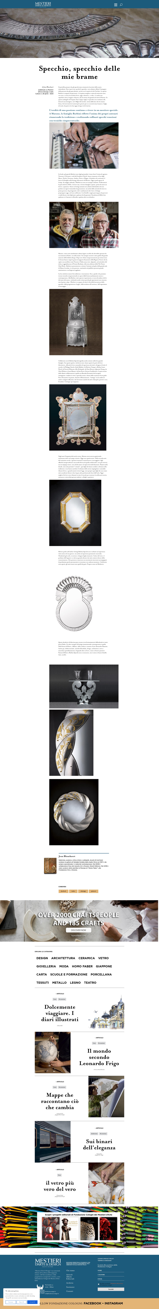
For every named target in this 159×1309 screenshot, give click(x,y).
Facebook (92, 1303)
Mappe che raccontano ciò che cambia (60, 1101)
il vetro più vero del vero (60, 1186)
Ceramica (87, 958)
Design (42, 958)
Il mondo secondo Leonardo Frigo (99, 1057)
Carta (41, 974)
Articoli (69, 1275)
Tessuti (42, 983)
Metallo (59, 983)
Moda (64, 966)
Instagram (114, 1303)
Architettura (63, 958)
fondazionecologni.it (50, 1291)
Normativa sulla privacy (117, 1283)
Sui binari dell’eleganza (99, 1144)
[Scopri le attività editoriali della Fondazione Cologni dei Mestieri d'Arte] (79, 1227)
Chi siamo (70, 1271)
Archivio (69, 1283)
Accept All (32, 1302)
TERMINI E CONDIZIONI (104, 1260)
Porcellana (101, 974)
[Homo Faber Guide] (79, 921)
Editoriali (70, 1279)
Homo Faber (82, 966)
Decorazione (62, 999)
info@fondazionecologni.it (52, 1293)
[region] (21, 1297)
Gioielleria (46, 966)
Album (69, 1277)
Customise (10, 1302)
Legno (75, 983)
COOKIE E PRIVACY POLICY (106, 1258)
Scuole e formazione (68, 974)
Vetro (103, 958)
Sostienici (70, 1287)
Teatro (90, 983)
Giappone (104, 966)
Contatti (69, 1291)
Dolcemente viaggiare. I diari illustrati (60, 1013)
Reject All (21, 1302)
